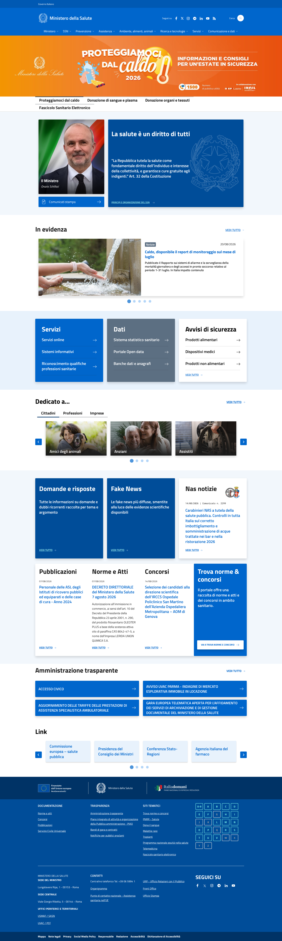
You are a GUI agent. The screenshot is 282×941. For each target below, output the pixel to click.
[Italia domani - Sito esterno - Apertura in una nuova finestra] (179, 788)
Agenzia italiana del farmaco (212, 751)
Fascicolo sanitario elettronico (159, 854)
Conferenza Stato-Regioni (162, 751)
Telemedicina (150, 849)
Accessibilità (138, 936)
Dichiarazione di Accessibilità (163, 936)
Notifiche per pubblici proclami (107, 835)
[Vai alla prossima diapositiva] (243, 442)
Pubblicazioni (45, 825)
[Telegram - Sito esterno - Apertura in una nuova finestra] (219, 885)
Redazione (122, 936)
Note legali (54, 936)
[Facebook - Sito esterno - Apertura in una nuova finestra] (175, 18)
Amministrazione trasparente (106, 813)
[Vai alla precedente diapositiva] (38, 442)
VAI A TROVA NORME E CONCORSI (218, 644)
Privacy (67, 936)
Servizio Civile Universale (52, 831)
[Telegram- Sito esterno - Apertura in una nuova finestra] (193, 18)
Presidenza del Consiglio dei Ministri (115, 751)
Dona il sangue (151, 825)
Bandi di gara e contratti (103, 830)
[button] (240, 18)
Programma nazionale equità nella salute (165, 843)
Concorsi (42, 819)
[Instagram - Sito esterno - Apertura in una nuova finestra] (187, 18)
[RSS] (213, 18)
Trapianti (148, 837)
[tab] (129, 301)
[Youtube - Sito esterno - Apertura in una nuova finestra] (206, 18)
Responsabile (106, 936)
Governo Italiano (46, 4)
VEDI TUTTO (192, 375)
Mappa (42, 936)
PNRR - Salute (151, 819)
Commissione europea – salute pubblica (64, 751)
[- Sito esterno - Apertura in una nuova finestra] (141, 66)
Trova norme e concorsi (156, 813)
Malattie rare (150, 831)
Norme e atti (45, 813)
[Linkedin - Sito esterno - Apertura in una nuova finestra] (200, 18)
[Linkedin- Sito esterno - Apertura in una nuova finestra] (226, 885)
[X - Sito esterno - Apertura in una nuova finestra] (182, 18)
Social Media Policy (85, 936)
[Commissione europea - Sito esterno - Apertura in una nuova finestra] (55, 788)
